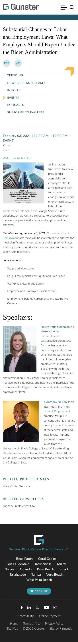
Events (13, 97)
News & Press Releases (26, 82)
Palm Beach (45, 569)
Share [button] (6, 150)
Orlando (26, 569)
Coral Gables (47, 559)
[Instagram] (56, 608)
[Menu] (64, 8)
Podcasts (15, 104)
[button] (18, 63)
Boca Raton (24, 559)
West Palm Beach (39, 580)
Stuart (63, 569)
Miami (61, 564)
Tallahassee (18, 574)
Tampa (36, 574)
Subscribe (39, 591)
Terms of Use (31, 623)
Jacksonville (43, 564)
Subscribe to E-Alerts (25, 112)
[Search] (72, 7)
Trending (15, 75)
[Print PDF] (6, 63)
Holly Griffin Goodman (17, 486)
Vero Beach (54, 574)
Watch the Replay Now (17, 158)
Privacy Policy (54, 623)
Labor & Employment (57, 411)
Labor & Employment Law (19, 506)
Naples (10, 569)
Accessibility (25, 616)
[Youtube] (46, 608)
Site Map (12, 628)
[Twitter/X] (37, 608)
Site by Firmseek (61, 628)
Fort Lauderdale (18, 564)
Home (14, 623)
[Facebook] (22, 608)
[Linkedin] (29, 608)
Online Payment (50, 616)
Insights (14, 90)
